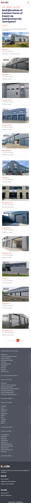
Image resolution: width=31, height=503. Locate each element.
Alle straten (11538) (6, 456)
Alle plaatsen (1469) (6, 427)
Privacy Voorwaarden (7, 484)
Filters (5, 26)
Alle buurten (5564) (6, 398)
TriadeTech (19, 502)
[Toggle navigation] (28, 2)
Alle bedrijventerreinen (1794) (9, 375)
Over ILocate (5, 479)
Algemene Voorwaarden (8, 481)
